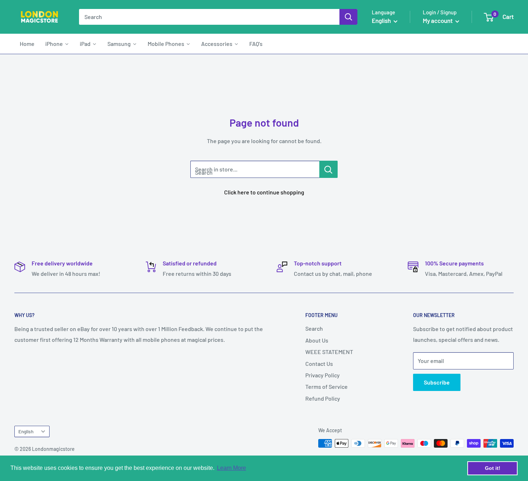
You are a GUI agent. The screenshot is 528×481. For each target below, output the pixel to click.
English (25, 431)
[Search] (348, 17)
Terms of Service (326, 386)
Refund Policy (322, 398)
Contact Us (319, 363)
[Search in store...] (328, 169)
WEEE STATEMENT (329, 351)
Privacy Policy (322, 375)
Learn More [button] (231, 468)
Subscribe (437, 382)
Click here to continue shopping (264, 192)
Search (314, 328)
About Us (316, 340)
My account (438, 20)
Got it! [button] (492, 468)
